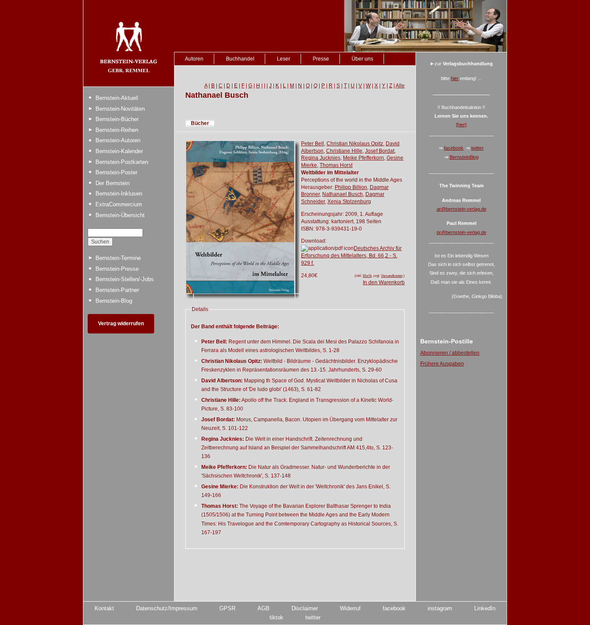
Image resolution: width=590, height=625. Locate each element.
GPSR (227, 608)
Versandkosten (392, 275)
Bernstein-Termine (118, 258)
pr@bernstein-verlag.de (461, 232)
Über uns (362, 59)
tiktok (276, 617)
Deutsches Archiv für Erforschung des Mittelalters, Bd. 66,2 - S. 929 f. (351, 255)
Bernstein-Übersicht (120, 215)
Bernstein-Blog (113, 301)
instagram (440, 608)
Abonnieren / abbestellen (449, 353)
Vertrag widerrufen (121, 324)
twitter (477, 148)
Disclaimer (305, 608)
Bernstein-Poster (116, 172)
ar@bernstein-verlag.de (461, 209)
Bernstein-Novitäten (120, 109)
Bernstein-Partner (117, 290)
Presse (321, 59)
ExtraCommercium (118, 204)
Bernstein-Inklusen (118, 193)
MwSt (367, 275)
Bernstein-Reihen (116, 130)
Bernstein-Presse (117, 269)
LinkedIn (484, 608)
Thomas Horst (336, 165)
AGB (263, 608)
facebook (453, 148)
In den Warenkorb (384, 282)
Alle (400, 86)
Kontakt (104, 608)
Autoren (194, 59)
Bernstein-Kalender (119, 151)
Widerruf (350, 608)
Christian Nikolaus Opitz (355, 144)
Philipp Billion (351, 187)
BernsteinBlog (464, 157)
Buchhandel (240, 59)
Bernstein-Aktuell (116, 98)
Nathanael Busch (342, 194)
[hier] (461, 124)
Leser (283, 59)
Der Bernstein (112, 183)
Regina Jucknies (320, 158)
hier (455, 78)
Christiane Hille (344, 151)
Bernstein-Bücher (117, 119)
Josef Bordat (379, 151)
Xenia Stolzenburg (349, 202)
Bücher (200, 123)
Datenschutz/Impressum (166, 608)
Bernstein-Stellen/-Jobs (124, 279)
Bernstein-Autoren (117, 140)
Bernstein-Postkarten (121, 162)
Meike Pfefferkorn (363, 158)
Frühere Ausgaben (442, 364)
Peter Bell (312, 144)
